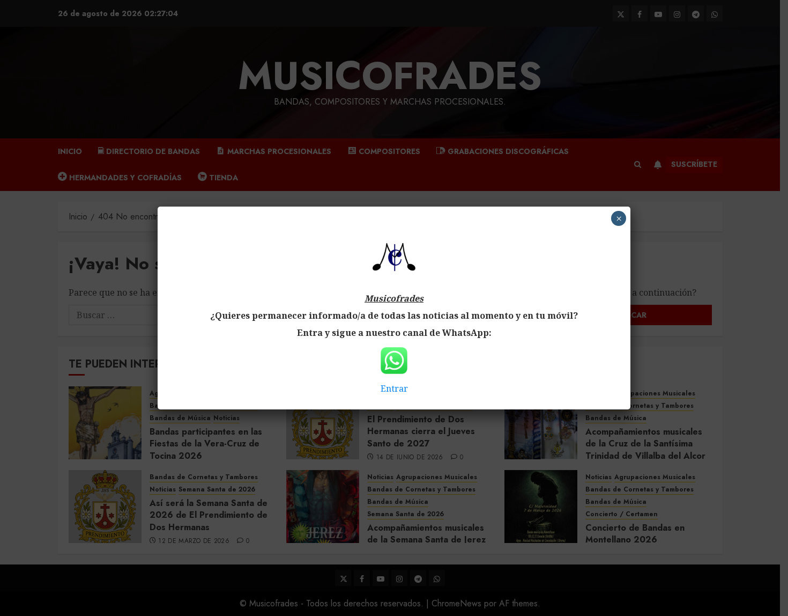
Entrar (394, 388)
